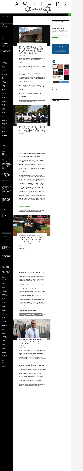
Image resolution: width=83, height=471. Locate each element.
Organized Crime (31, 14)
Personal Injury (45, 14)
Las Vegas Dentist (4, 223)
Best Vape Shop (4, 217)
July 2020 (3, 85)
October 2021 (4, 75)
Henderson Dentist (5, 226)
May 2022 (3, 66)
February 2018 (4, 100)
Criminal (25, 14)
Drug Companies (38, 14)
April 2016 (3, 348)
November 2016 (4, 120)
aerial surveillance (26, 210)
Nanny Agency (4, 213)
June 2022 (3, 283)
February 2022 (4, 70)
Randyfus (3, 55)
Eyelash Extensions (5, 218)
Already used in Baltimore (24, 173)
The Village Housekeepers (6, 224)
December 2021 (4, 73)
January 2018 (4, 101)
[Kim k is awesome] (60, 66)
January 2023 (4, 62)
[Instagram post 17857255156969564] (66, 77)
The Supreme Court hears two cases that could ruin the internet (6, 187)
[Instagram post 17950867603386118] (60, 72)
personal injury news (39, 315)
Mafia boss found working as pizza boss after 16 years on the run (6, 203)
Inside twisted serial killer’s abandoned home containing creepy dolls (6, 195)
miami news (22, 315)
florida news (22, 211)
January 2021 (4, 82)
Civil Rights (29, 235)
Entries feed (3, 145)
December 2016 (4, 119)
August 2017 (4, 108)
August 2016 (4, 124)
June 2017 (3, 329)
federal (43, 384)
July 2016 (3, 344)
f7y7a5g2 (3, 52)
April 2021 (3, 81)
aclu (21, 210)
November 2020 (4, 302)
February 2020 (4, 90)
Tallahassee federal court (35, 385)
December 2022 (4, 63)
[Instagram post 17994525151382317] (66, 66)
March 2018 (3, 98)
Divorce (62, 14)
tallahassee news (23, 101)
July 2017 (3, 109)
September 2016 (4, 123)
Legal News (21, 14)
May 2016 (3, 128)
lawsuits (28, 314)
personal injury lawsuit (29, 315)
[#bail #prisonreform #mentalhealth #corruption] (66, 72)
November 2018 (4, 96)
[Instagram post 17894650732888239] (55, 72)
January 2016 (4, 134)
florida (35, 100)
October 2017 (4, 105)
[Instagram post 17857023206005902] (60, 77)
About (6, 55)
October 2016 (4, 121)
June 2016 (3, 127)
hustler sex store (41, 100)
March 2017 (3, 115)
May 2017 (3, 112)
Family (67, 14)
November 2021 (4, 74)
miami (27, 211)
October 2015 (4, 138)
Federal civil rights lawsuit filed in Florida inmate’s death (31, 343)
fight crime (38, 210)
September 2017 (4, 325)
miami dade (32, 211)
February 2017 (4, 116)
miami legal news (38, 211)
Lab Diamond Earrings (5, 215)
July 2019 (3, 94)
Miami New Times (36, 158)
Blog (16, 14)
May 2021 (3, 79)
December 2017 (4, 321)
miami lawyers (41, 314)
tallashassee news (31, 101)
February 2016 (4, 132)
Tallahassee (26, 385)
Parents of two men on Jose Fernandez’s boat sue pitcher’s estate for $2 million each (32, 240)
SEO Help (3, 219)
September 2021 (4, 77)
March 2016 (3, 131)
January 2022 (4, 71)
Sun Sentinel (27, 273)
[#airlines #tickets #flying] (55, 66)
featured (30, 100)
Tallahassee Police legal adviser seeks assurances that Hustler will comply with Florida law (31, 50)
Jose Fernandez (22, 314)
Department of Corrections (31, 384)
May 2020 (3, 86)
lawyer (33, 314)
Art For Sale (3, 222)
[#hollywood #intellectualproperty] (55, 77)
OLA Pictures (4, 220)
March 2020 (3, 89)
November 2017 (4, 104)
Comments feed (4, 146)
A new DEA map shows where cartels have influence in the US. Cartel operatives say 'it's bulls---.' (7, 155)
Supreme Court (38, 339)
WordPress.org (4, 366)
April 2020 (3, 306)
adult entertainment (23, 100)
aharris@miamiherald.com (24, 251)
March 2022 (3, 287)
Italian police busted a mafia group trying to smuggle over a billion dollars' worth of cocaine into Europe (7, 170)
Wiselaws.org (4, 216)
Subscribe (55, 37)
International (57, 14)
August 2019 (4, 93)
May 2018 (3, 97)
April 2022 (3, 67)
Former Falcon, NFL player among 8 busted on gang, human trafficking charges (6, 199)
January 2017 (4, 117)
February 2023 (4, 279)
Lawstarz (4, 14)
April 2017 (3, 113)
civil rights (22, 384)
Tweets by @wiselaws (56, 96)
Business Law (51, 14)
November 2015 (4, 136)
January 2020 (4, 92)
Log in (2, 143)
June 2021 (3, 78)
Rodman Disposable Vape (5, 225)
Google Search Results (5, 221)
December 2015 (4, 135)
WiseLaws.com (4, 214)
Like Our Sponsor (56, 100)
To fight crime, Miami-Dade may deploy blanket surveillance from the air (32, 129)
